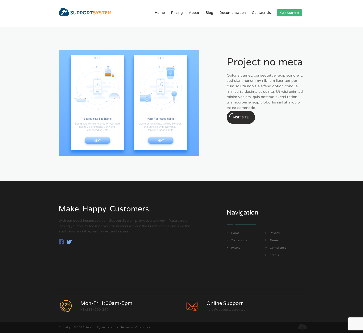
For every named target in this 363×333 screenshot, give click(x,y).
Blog (209, 13)
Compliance (278, 247)
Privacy (275, 233)
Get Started (289, 13)
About (194, 13)
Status (274, 255)
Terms (274, 240)
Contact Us (261, 13)
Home (160, 13)
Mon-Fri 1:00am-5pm (106, 303)
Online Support (224, 303)
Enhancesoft (129, 327)
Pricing (177, 13)
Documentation (232, 13)
